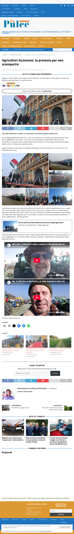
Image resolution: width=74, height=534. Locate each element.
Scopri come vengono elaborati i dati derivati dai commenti (50, 498)
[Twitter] (64, 5)
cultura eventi (5, 9)
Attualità (15, 5)
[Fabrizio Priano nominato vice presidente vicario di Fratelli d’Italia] (37, 427)
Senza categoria (37, 70)
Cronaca (24, 5)
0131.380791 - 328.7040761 (33, 512)
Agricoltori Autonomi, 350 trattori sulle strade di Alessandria (12, 349)
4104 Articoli (53, 388)
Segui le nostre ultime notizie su (37, 91)
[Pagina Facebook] (61, 5)
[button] (25, 170)
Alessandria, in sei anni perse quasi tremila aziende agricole (60, 349)
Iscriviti (55, 373)
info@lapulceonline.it (32, 514)
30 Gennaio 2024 (9, 70)
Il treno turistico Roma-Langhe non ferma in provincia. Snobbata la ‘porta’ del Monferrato (59, 441)
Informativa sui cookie (45, 531)
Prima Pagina (5, 5)
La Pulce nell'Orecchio (23, 70)
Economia (17, 9)
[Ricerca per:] (62, 49)
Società (31, 5)
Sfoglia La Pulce (26, 15)
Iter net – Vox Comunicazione (9, 15)
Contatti (36, 15)
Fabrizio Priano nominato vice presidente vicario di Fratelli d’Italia (35, 440)
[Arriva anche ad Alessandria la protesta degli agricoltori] (37, 226)
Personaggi (33, 9)
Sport (25, 9)
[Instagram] (68, 5)
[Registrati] (72, 5)
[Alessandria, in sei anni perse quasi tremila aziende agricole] (60, 341)
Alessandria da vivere (7, 12)
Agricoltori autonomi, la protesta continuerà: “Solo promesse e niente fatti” (36, 350)
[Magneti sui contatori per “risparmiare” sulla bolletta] (13, 427)
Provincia (19, 12)
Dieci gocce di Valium (32, 12)
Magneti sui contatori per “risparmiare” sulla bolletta (12, 439)
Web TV (43, 12)
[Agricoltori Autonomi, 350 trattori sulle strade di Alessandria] (13, 341)
